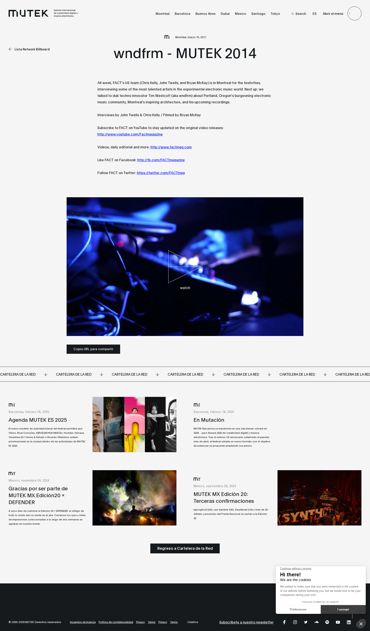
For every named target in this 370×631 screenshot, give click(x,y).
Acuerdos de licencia (83, 621)
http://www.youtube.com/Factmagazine (130, 134)
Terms (151, 621)
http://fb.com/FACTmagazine (161, 159)
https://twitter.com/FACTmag (161, 172)
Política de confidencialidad (116, 621)
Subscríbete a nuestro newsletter (246, 622)
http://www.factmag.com (171, 147)
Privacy (140, 621)
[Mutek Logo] (43, 15)
